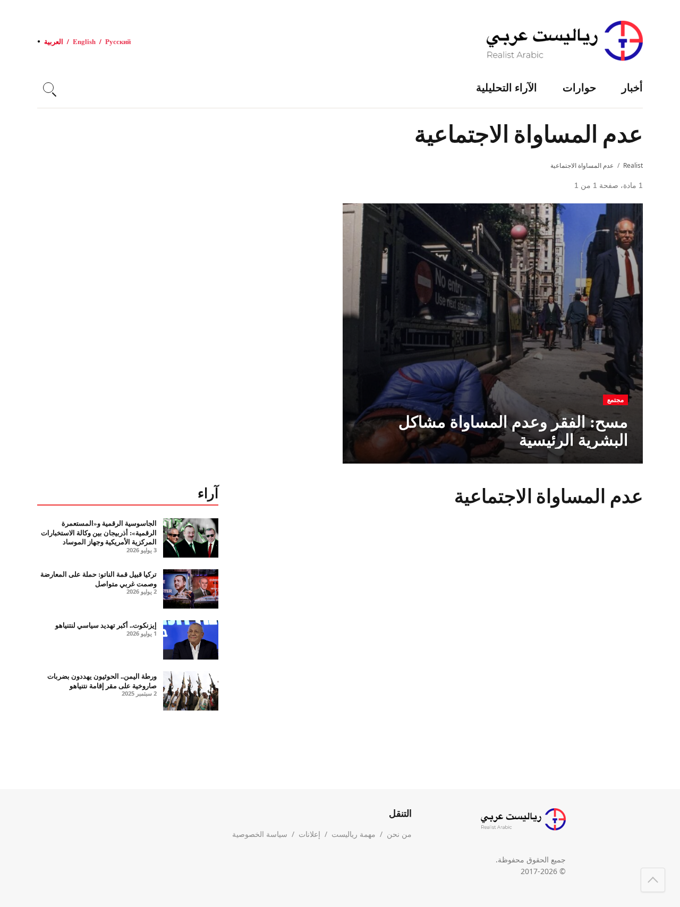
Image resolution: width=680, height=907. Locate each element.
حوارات (579, 87)
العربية (53, 41)
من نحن (399, 834)
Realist (633, 165)
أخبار (632, 87)
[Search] (48, 87)
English (84, 41)
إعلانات (309, 834)
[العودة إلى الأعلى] (653, 880)
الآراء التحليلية (506, 87)
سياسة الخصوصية (259, 834)
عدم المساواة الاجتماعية (582, 165)
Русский (118, 41)
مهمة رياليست (354, 834)
